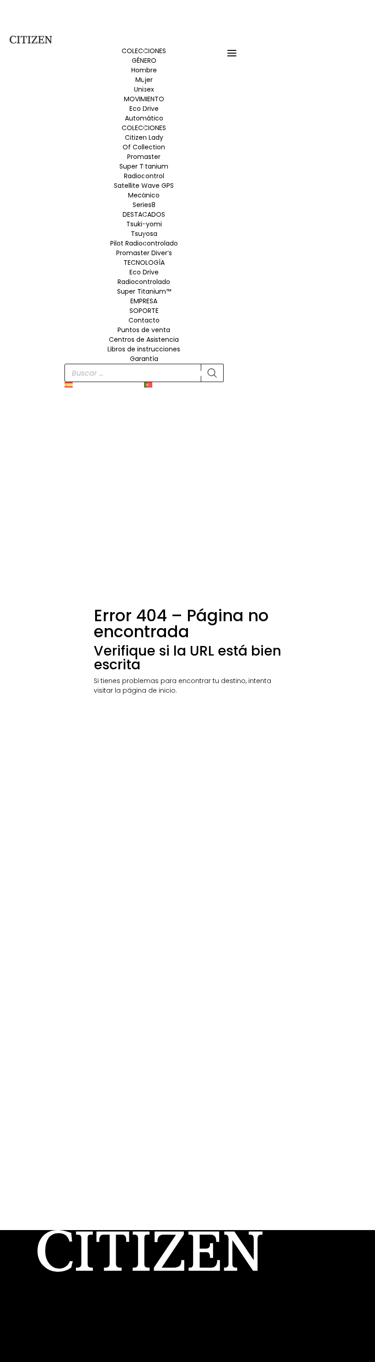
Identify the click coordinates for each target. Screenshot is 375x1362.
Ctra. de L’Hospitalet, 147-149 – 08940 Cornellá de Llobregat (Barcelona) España (167, 1302)
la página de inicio (145, 690)
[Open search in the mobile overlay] (144, 373)
